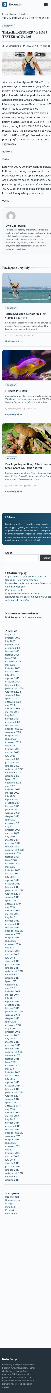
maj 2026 (10, 634)
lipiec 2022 (11, 779)
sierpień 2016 (12, 1018)
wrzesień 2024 (13, 691)
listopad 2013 (12, 1129)
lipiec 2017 (10, 981)
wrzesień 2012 (12, 1176)
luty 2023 (10, 755)
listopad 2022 (12, 765)
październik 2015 (14, 1052)
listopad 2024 (12, 685)
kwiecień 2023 (12, 749)
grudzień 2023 (12, 722)
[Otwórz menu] (46, 4)
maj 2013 (10, 1149)
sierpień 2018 (12, 937)
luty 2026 (10, 641)
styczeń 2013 (12, 1163)
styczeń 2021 (12, 839)
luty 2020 (10, 876)
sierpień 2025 (12, 654)
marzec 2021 (12, 833)
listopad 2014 (12, 1089)
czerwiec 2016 (13, 1025)
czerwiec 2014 (13, 1105)
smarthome (11, 1213)
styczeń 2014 (12, 1122)
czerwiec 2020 (13, 863)
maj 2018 (10, 947)
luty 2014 (10, 1119)
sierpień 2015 (12, 1058)
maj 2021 (10, 826)
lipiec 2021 (10, 819)
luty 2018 (10, 957)
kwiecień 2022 (12, 789)
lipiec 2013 (10, 1142)
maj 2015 (10, 1068)
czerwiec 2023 (13, 742)
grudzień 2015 (12, 1045)
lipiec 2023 (11, 738)
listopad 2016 (12, 1008)
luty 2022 (10, 796)
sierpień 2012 (12, 1180)
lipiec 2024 (11, 698)
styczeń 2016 (12, 1041)
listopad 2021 (12, 806)
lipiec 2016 (10, 1021)
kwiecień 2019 (12, 910)
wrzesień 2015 (12, 1055)
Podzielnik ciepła (14, 590)
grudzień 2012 (12, 1166)
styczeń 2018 (12, 961)
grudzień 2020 (13, 843)
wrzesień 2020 (13, 853)
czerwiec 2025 (13, 661)
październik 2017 (14, 971)
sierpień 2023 (12, 735)
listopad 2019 (12, 887)
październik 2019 (14, 890)
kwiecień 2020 (12, 870)
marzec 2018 (12, 954)
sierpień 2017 (12, 978)
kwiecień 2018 (12, 951)
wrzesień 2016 (13, 1015)
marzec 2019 (12, 914)
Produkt (8, 26)
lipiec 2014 (11, 1102)
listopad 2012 (12, 1169)
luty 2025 (10, 674)
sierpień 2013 (12, 1139)
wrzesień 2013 (12, 1136)
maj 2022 (10, 786)
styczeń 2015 (12, 1082)
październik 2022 (14, 769)
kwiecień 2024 (13, 708)
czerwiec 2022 (13, 782)
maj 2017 (10, 988)
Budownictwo (12, 1200)
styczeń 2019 (12, 920)
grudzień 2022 (12, 762)
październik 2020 (14, 850)
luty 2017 (10, 998)
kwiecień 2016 (12, 1031)
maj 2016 (10, 1028)
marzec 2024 (12, 712)
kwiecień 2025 (12, 668)
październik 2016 (14, 1011)
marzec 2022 (12, 792)
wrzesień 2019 (13, 893)
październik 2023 (14, 728)
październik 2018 (14, 930)
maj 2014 (10, 1109)
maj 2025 (10, 664)
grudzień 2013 (12, 1126)
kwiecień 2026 (12, 637)
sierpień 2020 (12, 856)
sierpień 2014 (12, 1099)
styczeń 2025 (12, 678)
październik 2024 (14, 688)
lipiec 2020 (11, 860)
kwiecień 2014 (12, 1112)
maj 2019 (10, 907)
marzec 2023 (12, 752)
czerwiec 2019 (13, 903)
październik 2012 (14, 1173)
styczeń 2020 (12, 880)
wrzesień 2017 (13, 974)
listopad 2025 (12, 651)
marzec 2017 (12, 994)
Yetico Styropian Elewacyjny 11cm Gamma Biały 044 (25, 316)
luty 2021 (10, 836)
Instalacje (10, 1206)
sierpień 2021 (12, 816)
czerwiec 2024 (13, 701)
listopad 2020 (12, 846)
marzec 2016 (12, 1035)
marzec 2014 (12, 1116)
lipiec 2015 (10, 1062)
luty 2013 (10, 1159)
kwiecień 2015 (12, 1072)
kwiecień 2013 (12, 1153)
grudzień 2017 (12, 964)
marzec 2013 (12, 1156)
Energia (9, 1203)
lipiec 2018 (10, 940)
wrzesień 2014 (13, 1095)
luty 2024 (10, 715)
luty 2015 (10, 1079)
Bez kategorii (12, 1196)
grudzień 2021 (12, 802)
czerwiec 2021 (13, 823)
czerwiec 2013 (13, 1146)
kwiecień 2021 (12, 829)
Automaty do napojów (17, 600)
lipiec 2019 (10, 900)
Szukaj (8, 552)
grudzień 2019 (12, 883)
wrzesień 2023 (13, 732)
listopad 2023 (12, 725)
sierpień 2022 (12, 775)
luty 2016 (10, 1038)
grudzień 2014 (12, 1085)
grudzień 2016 (12, 1004)
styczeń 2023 (12, 759)
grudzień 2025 (12, 648)
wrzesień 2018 (13, 934)
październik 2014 (14, 1092)
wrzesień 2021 (12, 813)
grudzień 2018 (12, 924)
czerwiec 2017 (13, 984)
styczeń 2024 (12, 718)
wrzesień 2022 (13, 772)
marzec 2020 (12, 873)
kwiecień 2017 (12, 991)
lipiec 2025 (11, 658)
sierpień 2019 (12, 897)
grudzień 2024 (13, 681)
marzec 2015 (12, 1075)
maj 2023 (10, 745)
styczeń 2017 (12, 1001)
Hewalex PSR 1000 (16, 391)
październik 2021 (14, 809)
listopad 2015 (12, 1048)
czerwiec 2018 (13, 944)
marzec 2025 (12, 671)
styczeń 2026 (12, 644)
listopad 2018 (12, 927)
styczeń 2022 (12, 799)
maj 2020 (10, 866)
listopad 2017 (12, 967)
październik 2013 (14, 1132)
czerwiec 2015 (13, 1065)
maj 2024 (10, 705)
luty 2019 (10, 917)
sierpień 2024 (12, 695)
